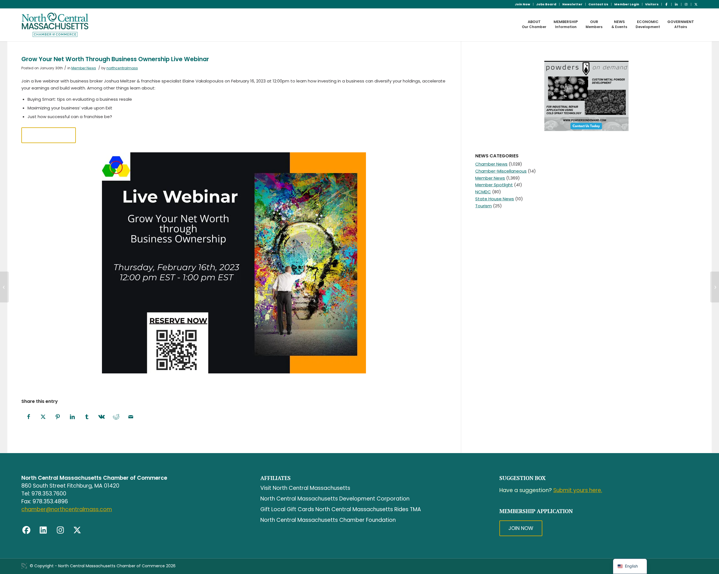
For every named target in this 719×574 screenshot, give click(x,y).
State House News (494, 199)
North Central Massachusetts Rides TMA (368, 509)
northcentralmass (122, 68)
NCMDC (483, 192)
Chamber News (491, 164)
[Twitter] (77, 530)
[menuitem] (522, 4)
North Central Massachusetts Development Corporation (334, 498)
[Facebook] (26, 530)
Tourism (483, 206)
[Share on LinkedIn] (72, 417)
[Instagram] (60, 530)
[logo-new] (55, 24)
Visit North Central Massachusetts (305, 488)
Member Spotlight (494, 185)
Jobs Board (546, 4)
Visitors (652, 4)
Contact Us (598, 4)
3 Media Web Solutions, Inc (24, 566)
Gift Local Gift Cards (287, 509)
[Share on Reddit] (116, 417)
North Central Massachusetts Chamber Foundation (328, 520)
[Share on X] (43, 417)
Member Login (626, 4)
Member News (83, 68)
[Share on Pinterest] (58, 417)
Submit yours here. (577, 490)
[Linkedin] (43, 530)
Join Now (522, 4)
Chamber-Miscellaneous (501, 171)
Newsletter (572, 4)
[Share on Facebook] (28, 417)
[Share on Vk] (101, 417)
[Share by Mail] (131, 417)
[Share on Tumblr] (87, 417)
